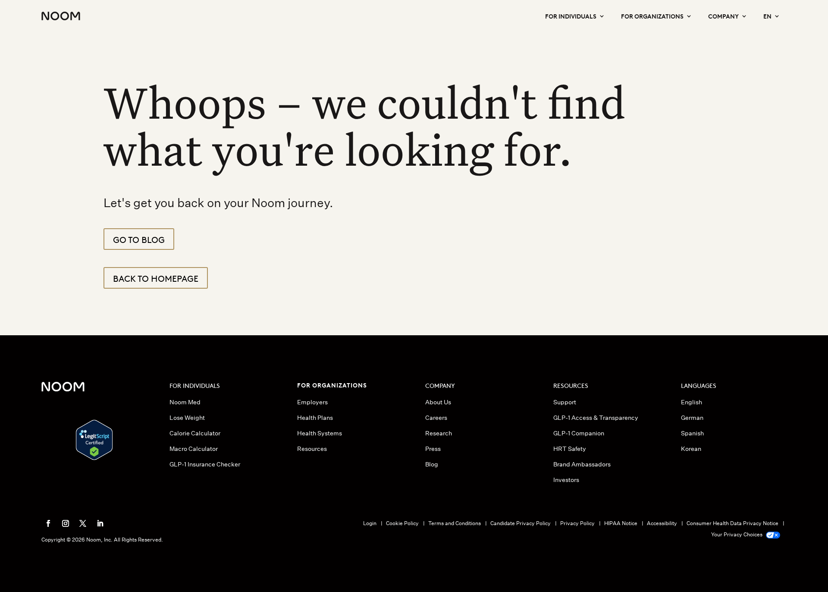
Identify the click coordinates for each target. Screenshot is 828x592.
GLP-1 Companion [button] (578, 433)
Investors (566, 480)
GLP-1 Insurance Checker (204, 464)
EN (767, 15)
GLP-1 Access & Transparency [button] (595, 418)
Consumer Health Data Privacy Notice (732, 523)
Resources (312, 449)
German (692, 418)
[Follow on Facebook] (48, 523)
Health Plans (315, 418)
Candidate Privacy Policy (520, 523)
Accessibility (662, 523)
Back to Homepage (155, 278)
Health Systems (319, 433)
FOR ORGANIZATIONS (332, 384)
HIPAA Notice (620, 523)
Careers (436, 418)
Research (438, 433)
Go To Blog (139, 239)
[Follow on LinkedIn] (100, 523)
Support (564, 402)
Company (723, 15)
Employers (312, 402)
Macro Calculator (193, 449)
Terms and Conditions (454, 523)
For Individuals (570, 15)
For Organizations (652, 15)
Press (433, 449)
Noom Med (185, 402)
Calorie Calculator (194, 433)
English (691, 402)
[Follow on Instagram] (65, 523)
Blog (431, 464)
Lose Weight (187, 418)
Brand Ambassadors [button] (582, 464)
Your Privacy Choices (737, 534)
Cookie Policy (402, 523)
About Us (438, 402)
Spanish (692, 433)
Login (369, 523)
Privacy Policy (577, 523)
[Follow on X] (83, 523)
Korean (691, 449)
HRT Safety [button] (569, 449)
